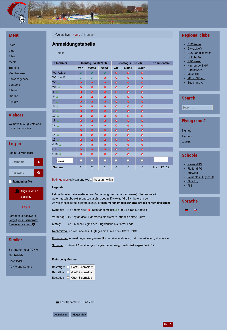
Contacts (14, 84)
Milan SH (193, 74)
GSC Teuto (194, 57)
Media (12, 62)
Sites (12, 56)
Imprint (13, 96)
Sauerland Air (195, 82)
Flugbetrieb (16, 255)
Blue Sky (192, 181)
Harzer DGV (194, 70)
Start (12, 45)
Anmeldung (60, 314)
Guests (186, 142)
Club (11, 50)
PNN (190, 185)
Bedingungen (60, 179)
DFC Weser (194, 44)
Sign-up (186, 130)
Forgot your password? (23, 216)
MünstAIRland (196, 78)
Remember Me (22, 181)
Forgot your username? (23, 220)
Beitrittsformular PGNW (23, 249)
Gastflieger (15, 261)
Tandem (187, 136)
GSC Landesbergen (199, 53)
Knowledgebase (19, 79)
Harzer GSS (194, 164)
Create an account (20, 224)
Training (14, 67)
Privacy (13, 101)
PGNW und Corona (20, 266)
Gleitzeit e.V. (195, 48)
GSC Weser (194, 61)
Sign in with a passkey (29, 193)
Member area (17, 73)
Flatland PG (194, 168)
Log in (26, 207)
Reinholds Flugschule (200, 177)
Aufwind (192, 173)
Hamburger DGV (197, 65)
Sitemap (14, 90)
